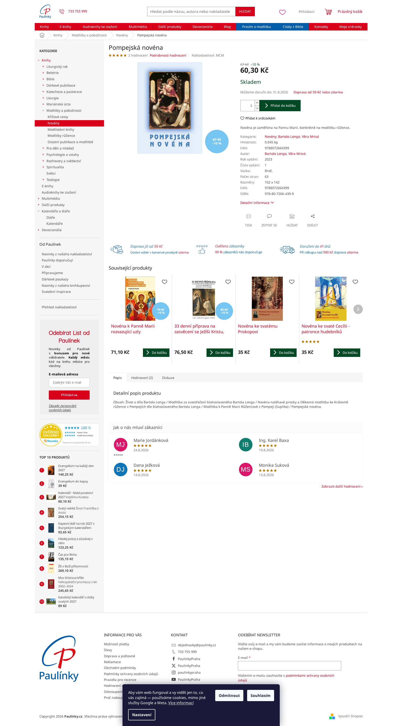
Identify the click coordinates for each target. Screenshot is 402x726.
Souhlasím (261, 695)
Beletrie (52, 72)
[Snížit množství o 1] (257, 108)
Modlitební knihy (61, 129)
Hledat (245, 11)
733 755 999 (187, 652)
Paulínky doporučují (57, 260)
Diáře (50, 217)
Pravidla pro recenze (120, 679)
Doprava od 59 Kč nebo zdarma (318, 92)
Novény (53, 123)
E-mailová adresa (63, 374)
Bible (50, 79)
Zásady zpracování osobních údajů (62, 408)
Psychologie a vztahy (62, 154)
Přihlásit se (69, 395)
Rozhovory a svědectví (63, 161)
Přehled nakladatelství (59, 307)
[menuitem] (44, 27)
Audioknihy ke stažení (59, 192)
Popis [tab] (117, 377)
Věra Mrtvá (310, 136)
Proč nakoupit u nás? (120, 697)
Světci (51, 173)
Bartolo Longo (289, 136)
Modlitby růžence (61, 135)
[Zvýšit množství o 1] (257, 103)
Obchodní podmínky (120, 667)
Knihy (46, 60)
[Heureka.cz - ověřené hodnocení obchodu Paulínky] (69, 435)
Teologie (53, 179)
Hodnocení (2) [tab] (142, 377)
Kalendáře (54, 223)
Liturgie (52, 98)
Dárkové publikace (60, 85)
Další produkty (53, 205)
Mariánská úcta (58, 104)
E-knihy (47, 186)
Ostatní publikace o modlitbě (70, 142)
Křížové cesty (58, 117)
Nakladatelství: (208, 55)
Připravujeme (52, 273)
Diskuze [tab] (168, 377)
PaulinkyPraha (189, 659)
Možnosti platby (116, 644)
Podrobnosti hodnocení (168, 55)
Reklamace (112, 662)
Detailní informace (254, 202)
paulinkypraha (189, 672)
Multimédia (51, 198)
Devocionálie (52, 230)
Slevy (108, 650)
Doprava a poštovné (119, 656)
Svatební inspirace (56, 291)
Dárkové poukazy (55, 279)
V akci (46, 266)
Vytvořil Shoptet (350, 716)
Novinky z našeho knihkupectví (66, 285)
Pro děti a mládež (60, 148)
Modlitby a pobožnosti (63, 110)
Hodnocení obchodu (120, 685)
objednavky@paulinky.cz (197, 645)
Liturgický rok (57, 66)
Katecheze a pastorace (64, 91)
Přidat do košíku (283, 105)
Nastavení (141, 714)
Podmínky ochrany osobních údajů (131, 674)
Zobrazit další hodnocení (341, 486)
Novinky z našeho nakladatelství (67, 254)
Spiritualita (55, 167)
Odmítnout (229, 695)
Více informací (181, 702)
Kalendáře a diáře (56, 211)
